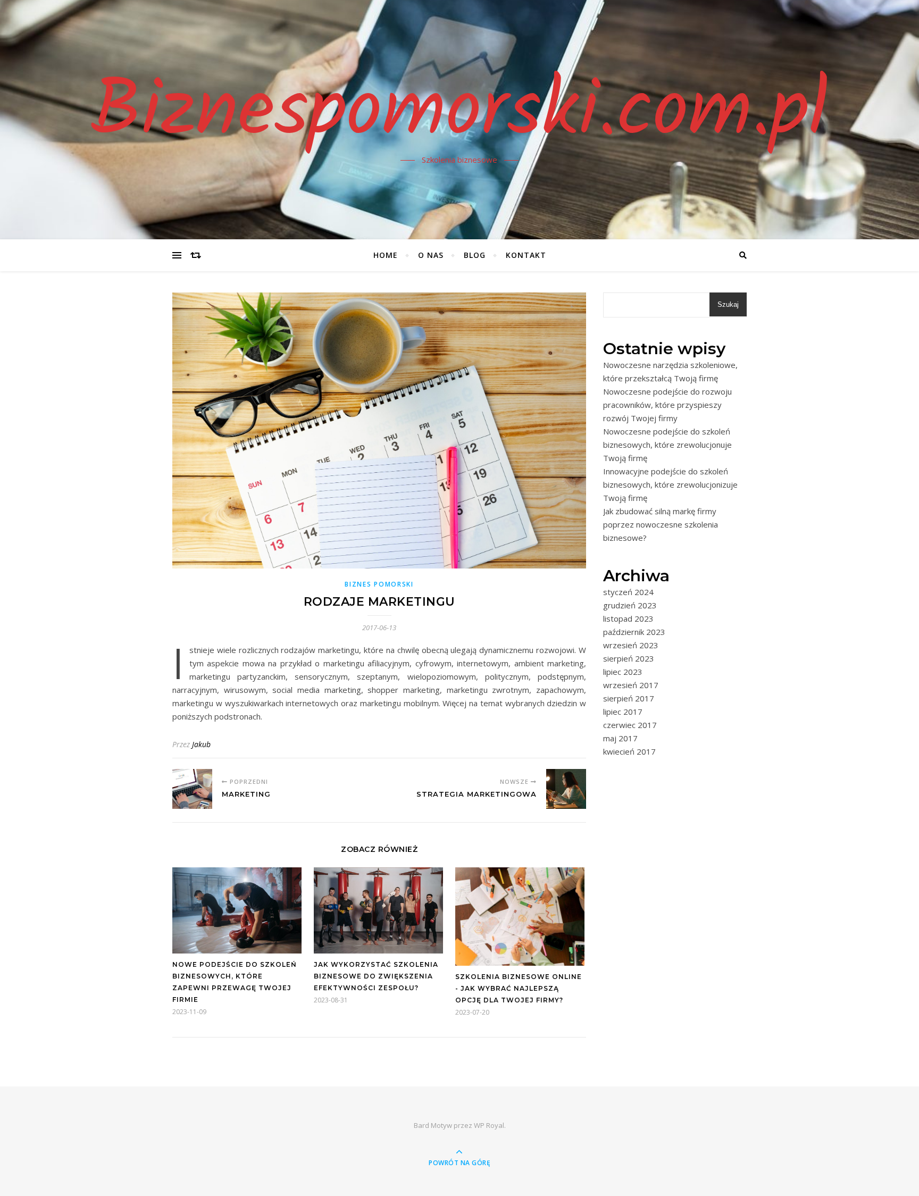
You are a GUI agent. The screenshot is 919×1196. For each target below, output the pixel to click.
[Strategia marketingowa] (566, 789)
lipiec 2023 (622, 671)
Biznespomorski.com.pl (459, 113)
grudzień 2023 (630, 605)
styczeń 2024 (628, 592)
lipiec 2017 (622, 711)
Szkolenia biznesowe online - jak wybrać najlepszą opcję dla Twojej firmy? (518, 988)
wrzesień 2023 (630, 645)
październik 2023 (634, 631)
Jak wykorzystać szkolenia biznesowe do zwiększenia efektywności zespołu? (376, 976)
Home (385, 255)
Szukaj (728, 304)
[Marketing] (192, 789)
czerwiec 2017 (630, 725)
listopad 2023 (628, 618)
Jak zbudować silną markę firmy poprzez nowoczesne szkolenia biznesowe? (660, 524)
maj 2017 (620, 738)
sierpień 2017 (628, 698)
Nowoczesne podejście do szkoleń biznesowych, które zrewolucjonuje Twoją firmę (667, 444)
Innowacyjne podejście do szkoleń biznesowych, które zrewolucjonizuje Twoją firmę (670, 484)
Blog (475, 255)
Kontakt (526, 255)
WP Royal (489, 1125)
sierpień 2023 (628, 658)
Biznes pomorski (379, 584)
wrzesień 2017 (630, 685)
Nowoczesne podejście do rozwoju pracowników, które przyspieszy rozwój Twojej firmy (667, 404)
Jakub (201, 744)
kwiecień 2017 (629, 751)
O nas (431, 255)
